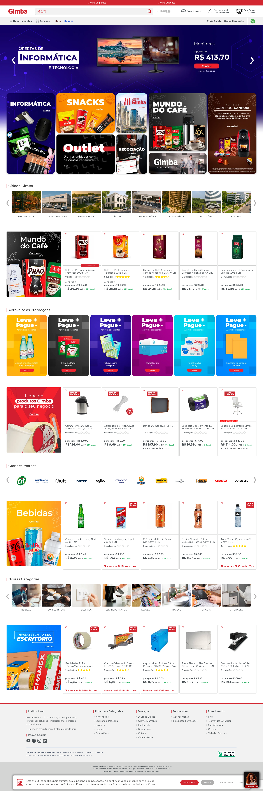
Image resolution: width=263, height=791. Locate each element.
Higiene (100, 729)
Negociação (144, 729)
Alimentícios (102, 717)
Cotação (142, 733)
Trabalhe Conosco (217, 733)
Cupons (68, 21)
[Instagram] (39, 741)
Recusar (207, 782)
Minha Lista (144, 725)
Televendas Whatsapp (220, 721)
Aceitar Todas (189, 782)
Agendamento (181, 717)
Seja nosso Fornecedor (185, 721)
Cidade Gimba (145, 737)
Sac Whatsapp (216, 725)
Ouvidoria (213, 729)
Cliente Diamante (147, 721)
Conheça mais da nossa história (52, 729)
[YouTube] (28, 741)
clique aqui (87, 755)
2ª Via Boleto (214, 21)
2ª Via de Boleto (146, 717)
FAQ (210, 717)
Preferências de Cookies (233, 782)
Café (58, 21)
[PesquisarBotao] (150, 11)
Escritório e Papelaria (107, 721)
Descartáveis (102, 733)
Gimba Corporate (97, 2)
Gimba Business (166, 2)
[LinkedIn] (45, 741)
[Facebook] (34, 741)
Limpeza (100, 725)
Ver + (135, 566)
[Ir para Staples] (163, 11)
